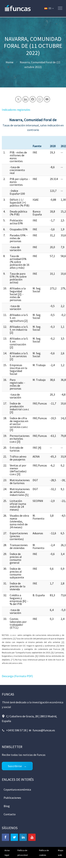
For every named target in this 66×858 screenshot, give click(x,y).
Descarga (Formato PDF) (17, 676)
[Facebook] (5, 837)
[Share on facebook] (33, 99)
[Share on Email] (47, 99)
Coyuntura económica (17, 789)
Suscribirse (15, 766)
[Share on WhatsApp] (40, 99)
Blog (7, 806)
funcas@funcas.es (44, 730)
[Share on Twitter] (18, 99)
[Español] (49, 8)
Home (9, 62)
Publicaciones (12, 797)
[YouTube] (32, 837)
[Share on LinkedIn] (25, 99)
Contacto (10, 814)
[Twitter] (14, 837)
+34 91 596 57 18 (16, 730)
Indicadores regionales (16, 109)
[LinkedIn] (23, 837)
